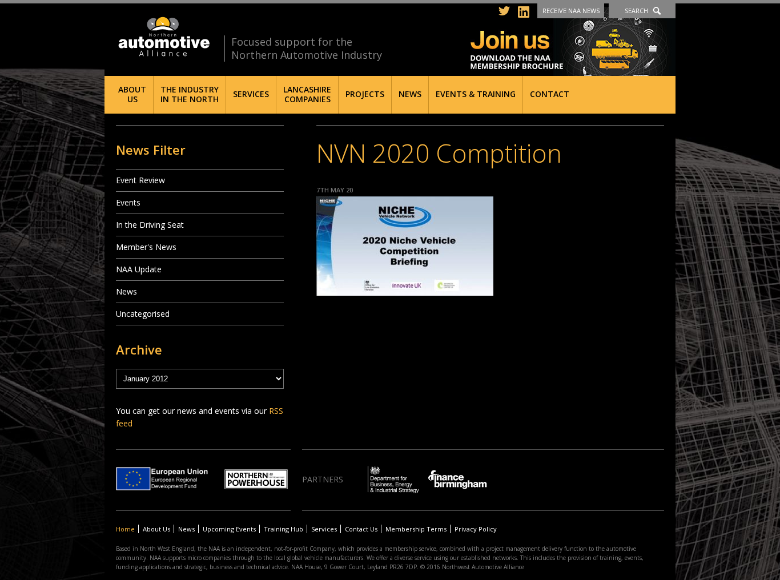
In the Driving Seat (150, 224)
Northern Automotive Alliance (163, 37)
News (410, 93)
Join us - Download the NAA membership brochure (573, 41)
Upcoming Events (229, 529)
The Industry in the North (189, 94)
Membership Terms (416, 529)
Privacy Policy (476, 529)
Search (636, 10)
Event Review (140, 180)
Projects (364, 93)
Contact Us (361, 529)
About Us (132, 94)
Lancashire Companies (307, 94)
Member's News (146, 246)
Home (125, 529)
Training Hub (283, 529)
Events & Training (476, 93)
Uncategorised (143, 313)
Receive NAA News (571, 10)
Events (128, 202)
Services (251, 93)
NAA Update (139, 269)
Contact (549, 93)
